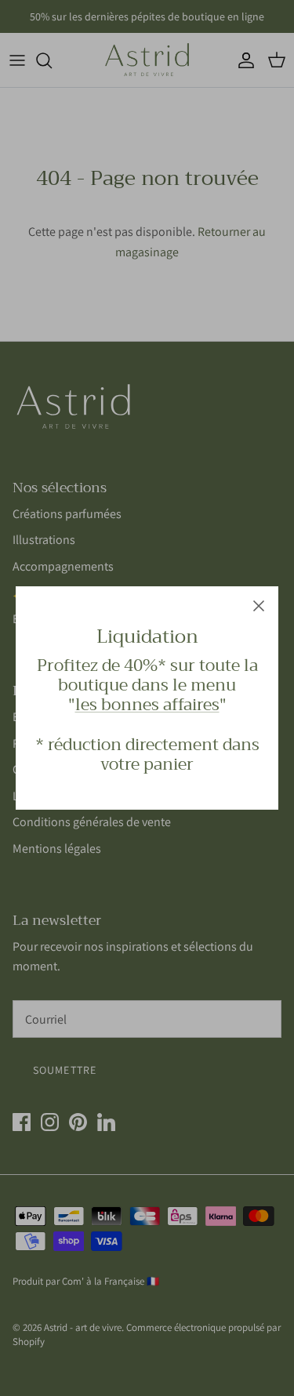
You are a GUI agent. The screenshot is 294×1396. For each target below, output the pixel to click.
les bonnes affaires (147, 705)
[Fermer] (258, 606)
